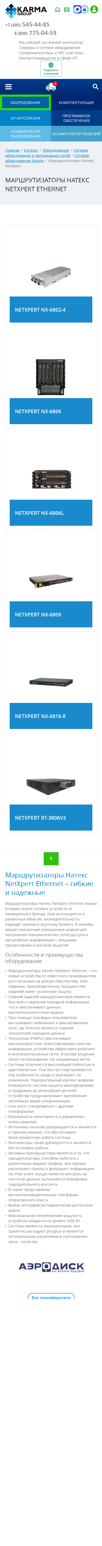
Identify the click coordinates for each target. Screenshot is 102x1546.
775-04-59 (35, 33)
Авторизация (84, 9)
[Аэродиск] (51, 1267)
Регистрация (94, 9)
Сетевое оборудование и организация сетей (46, 153)
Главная (12, 150)
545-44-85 (27, 24)
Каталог (31, 150)
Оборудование (56, 150)
